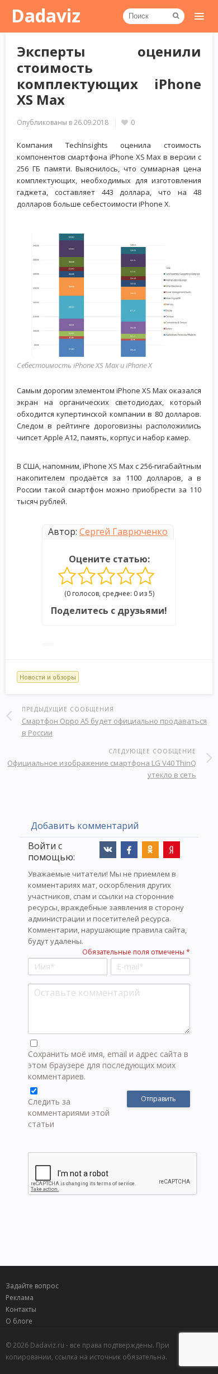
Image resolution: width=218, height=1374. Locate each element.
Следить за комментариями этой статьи (69, 1112)
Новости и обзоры (48, 677)
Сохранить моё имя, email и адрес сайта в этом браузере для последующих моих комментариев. (108, 1065)
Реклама (20, 1297)
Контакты (21, 1309)
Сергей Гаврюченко (123, 531)
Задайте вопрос (32, 1286)
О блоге (19, 1321)
